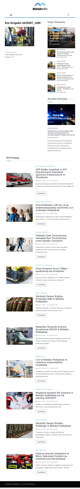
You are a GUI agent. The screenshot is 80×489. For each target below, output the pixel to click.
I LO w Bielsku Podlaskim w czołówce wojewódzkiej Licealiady (51, 362)
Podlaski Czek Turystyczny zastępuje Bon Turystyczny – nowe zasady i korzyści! (52, 238)
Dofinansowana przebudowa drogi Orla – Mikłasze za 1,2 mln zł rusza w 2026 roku (65, 67)
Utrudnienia (48, 265)
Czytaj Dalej (41, 193)
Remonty (38, 265)
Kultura (38, 293)
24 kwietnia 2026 (63, 80)
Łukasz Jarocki (41, 180)
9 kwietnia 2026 (53, 137)
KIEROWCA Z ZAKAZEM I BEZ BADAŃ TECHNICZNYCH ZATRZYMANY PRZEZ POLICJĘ (61, 133)
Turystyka (38, 232)
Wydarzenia (51, 166)
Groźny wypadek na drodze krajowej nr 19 (13, 56)
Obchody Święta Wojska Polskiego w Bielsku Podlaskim (53, 424)
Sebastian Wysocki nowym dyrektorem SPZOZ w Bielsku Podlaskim (52, 329)
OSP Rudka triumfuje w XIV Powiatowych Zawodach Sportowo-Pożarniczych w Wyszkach (51, 173)
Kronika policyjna (52, 128)
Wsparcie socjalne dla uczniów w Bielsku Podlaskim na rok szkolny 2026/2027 (54, 395)
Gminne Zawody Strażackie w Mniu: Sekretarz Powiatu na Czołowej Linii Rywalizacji (52, 456)
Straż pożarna (43, 166)
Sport (37, 166)
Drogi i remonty (55, 30)
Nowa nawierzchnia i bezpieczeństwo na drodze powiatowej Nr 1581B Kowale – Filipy (65, 78)
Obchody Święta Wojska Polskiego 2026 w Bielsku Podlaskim (50, 299)
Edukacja (38, 201)
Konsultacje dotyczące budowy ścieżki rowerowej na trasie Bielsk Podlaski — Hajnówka (65, 55)
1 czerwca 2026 (62, 57)
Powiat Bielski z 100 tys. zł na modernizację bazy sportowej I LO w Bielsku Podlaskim (54, 207)
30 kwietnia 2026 (63, 69)
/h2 (36, 323)
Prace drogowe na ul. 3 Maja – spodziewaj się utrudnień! (52, 270)
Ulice (43, 265)
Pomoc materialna (46, 389)
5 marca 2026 (62, 92)
